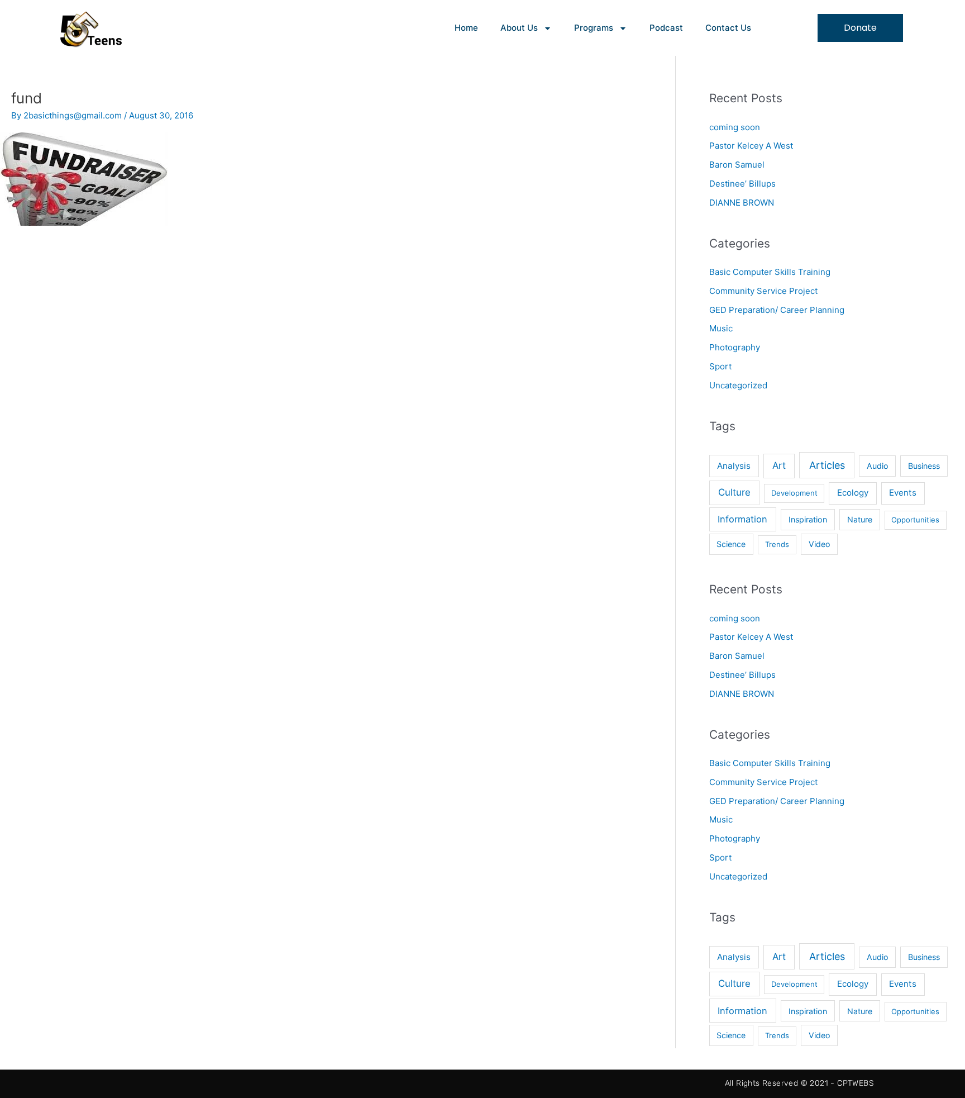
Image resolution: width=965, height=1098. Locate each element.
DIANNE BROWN (741, 202)
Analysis (734, 465)
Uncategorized (738, 385)
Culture (734, 492)
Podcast (666, 27)
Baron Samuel (737, 164)
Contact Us (728, 27)
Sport (720, 366)
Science (731, 544)
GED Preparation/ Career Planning (776, 310)
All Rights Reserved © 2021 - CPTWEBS (799, 1083)
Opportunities (915, 519)
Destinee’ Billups (742, 183)
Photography (734, 347)
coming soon (734, 127)
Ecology (852, 492)
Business (924, 465)
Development (794, 492)
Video (819, 544)
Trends (777, 544)
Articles (827, 465)
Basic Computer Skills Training (769, 272)
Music (721, 328)
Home (466, 27)
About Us (519, 27)
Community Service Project (763, 291)
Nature (859, 519)
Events (902, 492)
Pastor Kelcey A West (751, 145)
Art (779, 465)
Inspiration (808, 519)
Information (742, 519)
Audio (877, 465)
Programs (593, 27)
